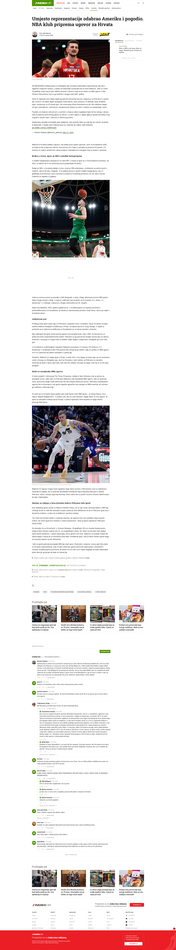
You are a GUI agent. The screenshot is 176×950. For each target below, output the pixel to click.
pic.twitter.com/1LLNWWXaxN (44, 128)
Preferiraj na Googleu (136, 34)
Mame (71, 928)
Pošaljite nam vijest (131, 928)
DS (34, 760)
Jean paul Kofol (42, 810)
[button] (34, 613)
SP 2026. (42, 8)
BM (34, 843)
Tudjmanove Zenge (43, 703)
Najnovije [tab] (119, 41)
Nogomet (67, 8)
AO (34, 693)
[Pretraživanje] (142, 3)
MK (34, 833)
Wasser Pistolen (42, 661)
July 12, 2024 (68, 132)
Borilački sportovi (104, 8)
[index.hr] (43, 3)
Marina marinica (47, 789)
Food (70, 925)
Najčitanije (58, 8)
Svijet (33, 915)
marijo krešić (41, 832)
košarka (36, 592)
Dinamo (74, 8)
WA (40, 781)
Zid (68, 3)
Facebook (132, 915)
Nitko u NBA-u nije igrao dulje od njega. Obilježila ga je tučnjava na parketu (130, 49)
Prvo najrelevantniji (52, 657)
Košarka (94, 8)
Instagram (132, 922)
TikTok (131, 925)
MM (40, 789)
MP (34, 772)
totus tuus (40, 822)
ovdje (80, 570)
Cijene (108, 3)
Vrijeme (109, 925)
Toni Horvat (47, 33)
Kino (108, 922)
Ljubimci (72, 922)
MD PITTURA (41, 771)
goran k (39, 682)
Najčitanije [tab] (130, 41)
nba (45, 592)
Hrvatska (34, 918)
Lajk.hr (90, 922)
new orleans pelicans (84, 592)
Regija (34, 922)
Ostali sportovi (116, 8)
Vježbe (90, 925)
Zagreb (34, 925)
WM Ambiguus (46, 781)
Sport (83, 3)
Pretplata (60, 3)
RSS (108, 928)
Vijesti (75, 3)
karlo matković (100, 592)
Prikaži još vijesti (129, 58)
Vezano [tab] (139, 41)
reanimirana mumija (48, 711)
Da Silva (39, 759)
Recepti (90, 918)
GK (34, 683)
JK (34, 811)
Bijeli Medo (40, 841)
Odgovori (91, 928)
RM (40, 711)
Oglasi (100, 3)
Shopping (72, 915)
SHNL (87, 8)
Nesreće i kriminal (37, 928)
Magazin (72, 912)
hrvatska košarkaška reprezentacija (62, 592)
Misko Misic (45, 742)
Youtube (131, 918)
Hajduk (81, 8)
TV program (110, 918)
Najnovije (50, 8)
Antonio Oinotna (42, 691)
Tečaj (108, 915)
